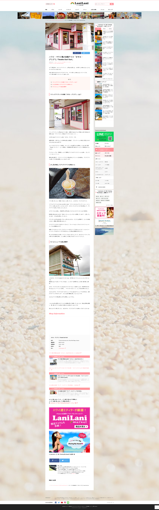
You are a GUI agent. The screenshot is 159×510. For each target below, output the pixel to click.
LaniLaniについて (65, 506)
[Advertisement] (104, 123)
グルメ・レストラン (58, 62)
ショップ (77, 9)
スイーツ (66, 62)
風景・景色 (99, 202)
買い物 (106, 161)
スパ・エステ (98, 164)
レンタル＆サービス (99, 174)
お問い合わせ (95, 506)
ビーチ (106, 171)
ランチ (102, 196)
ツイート (86, 52)
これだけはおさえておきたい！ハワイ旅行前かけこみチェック (104, 149)
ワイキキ (107, 196)
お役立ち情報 (93, 9)
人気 (98, 196)
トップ (46, 20)
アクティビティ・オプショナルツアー (99, 168)
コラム (52, 9)
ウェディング (107, 174)
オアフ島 (97, 180)
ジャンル (102, 9)
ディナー (98, 198)
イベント (85, 9)
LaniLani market (101, 187)
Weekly (104, 28)
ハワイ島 (106, 180)
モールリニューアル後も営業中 (58, 86)
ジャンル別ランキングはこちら (106, 78)
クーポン (107, 153)
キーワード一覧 (109, 205)
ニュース (60, 9)
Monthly (110, 28)
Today (98, 28)
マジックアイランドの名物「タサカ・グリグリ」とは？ (64, 82)
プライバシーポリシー (81, 506)
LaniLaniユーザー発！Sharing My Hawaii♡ (57, 20)
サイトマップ (75, 506)
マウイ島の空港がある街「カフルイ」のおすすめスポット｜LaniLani (64, 353)
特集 (46, 9)
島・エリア (111, 9)
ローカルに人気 (105, 198)
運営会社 (70, 506)
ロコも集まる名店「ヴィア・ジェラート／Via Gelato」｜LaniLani (63, 385)
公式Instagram (61, 348)
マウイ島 (63, 62)
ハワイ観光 (107, 164)
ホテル (97, 171)
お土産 (106, 168)
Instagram (73, 473)
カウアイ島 (107, 183)
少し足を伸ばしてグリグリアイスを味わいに (61, 84)
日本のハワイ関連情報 (105, 200)
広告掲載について (89, 506)
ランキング (68, 9)
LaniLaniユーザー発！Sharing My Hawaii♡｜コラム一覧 (63, 403)
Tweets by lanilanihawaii (100, 130)
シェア (77, 52)
